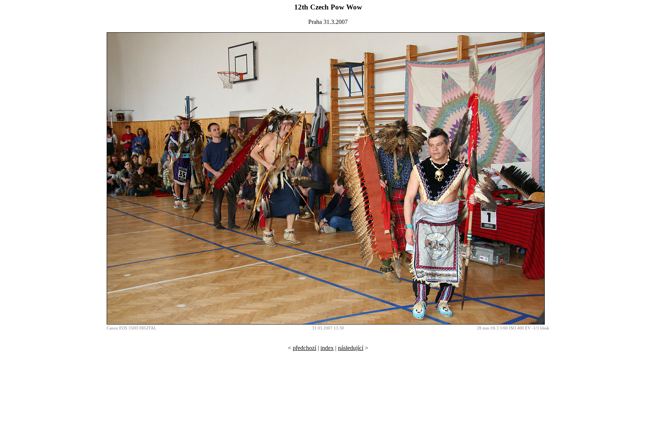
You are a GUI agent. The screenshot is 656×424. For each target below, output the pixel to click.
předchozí (304, 348)
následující (350, 348)
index (327, 348)
